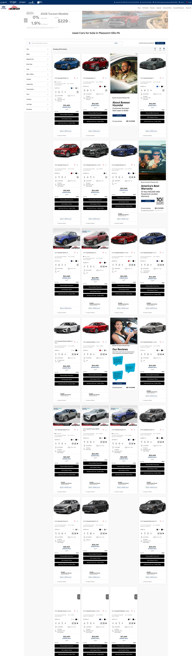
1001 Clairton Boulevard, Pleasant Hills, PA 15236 (165, 2)
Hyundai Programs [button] (178, 8)
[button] (78, 64)
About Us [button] (188, 8)
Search (116, 43)
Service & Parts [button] (167, 8)
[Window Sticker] (132, 177)
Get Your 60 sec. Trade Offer (66, 123)
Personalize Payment (66, 115)
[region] (67, 111)
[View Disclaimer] (65, 92)
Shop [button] (139, 8)
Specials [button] (159, 8)
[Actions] (77, 78)
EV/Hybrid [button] (145, 8)
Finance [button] (152, 8)
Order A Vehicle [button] (160, 43)
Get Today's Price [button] (66, 119)
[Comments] (78, 92)
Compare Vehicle (61, 135)
